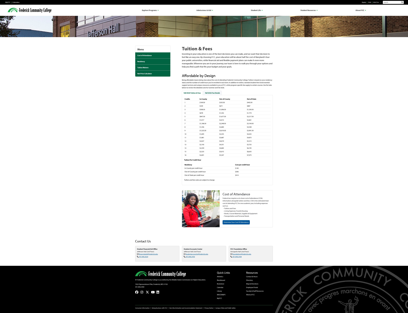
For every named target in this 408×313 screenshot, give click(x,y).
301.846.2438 (237, 257)
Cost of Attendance (144, 55)
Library (219, 291)
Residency (141, 61)
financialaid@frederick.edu (148, 254)
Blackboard (221, 280)
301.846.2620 (143, 257)
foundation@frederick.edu (241, 254)
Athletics (220, 277)
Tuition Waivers (143, 67)
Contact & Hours (252, 277)
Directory (249, 280)
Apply (364, 2)
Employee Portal (252, 287)
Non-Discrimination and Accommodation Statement (185, 308)
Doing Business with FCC (159, 308)
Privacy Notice (208, 308)
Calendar (220, 287)
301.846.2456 (190, 257)
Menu (140, 49)
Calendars (15, 2)
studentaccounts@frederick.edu (197, 254)
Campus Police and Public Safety (225, 308)
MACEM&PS (221, 295)
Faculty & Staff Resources (255, 291)
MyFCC (7, 2)
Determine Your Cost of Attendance (236, 222)
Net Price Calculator (144, 74)
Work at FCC (250, 295)
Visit (369, 2)
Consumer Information (142, 308)
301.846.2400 (139, 287)
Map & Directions (252, 284)
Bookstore (220, 284)
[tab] (192, 93)
